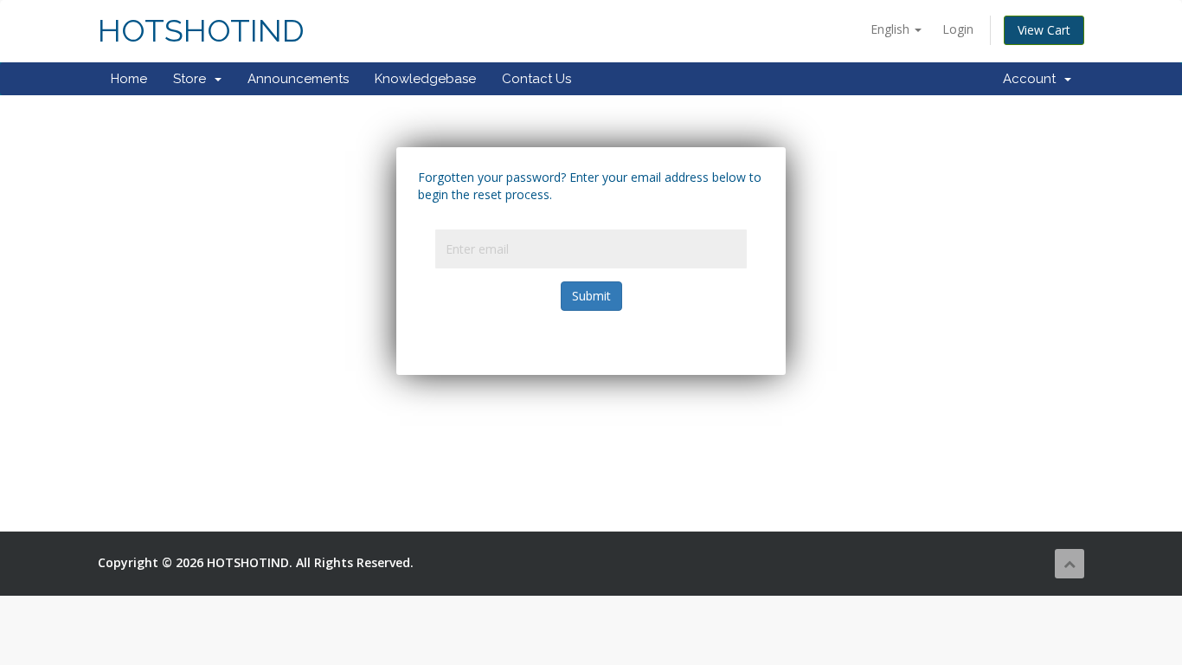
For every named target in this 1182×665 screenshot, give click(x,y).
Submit (591, 295)
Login (957, 29)
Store (193, 79)
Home (129, 79)
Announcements (298, 79)
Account (1033, 79)
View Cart (1044, 30)
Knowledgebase (425, 79)
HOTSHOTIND (201, 30)
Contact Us (536, 79)
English (891, 29)
